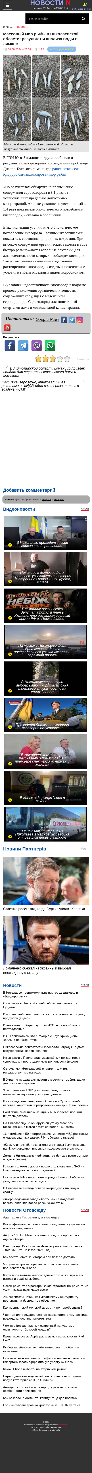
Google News (47, 319)
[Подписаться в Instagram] (80, 319)
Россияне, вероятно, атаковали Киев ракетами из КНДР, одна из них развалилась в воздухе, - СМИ (40, 385)
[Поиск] (83, 18)
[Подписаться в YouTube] (8, 327)
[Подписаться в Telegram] (72, 319)
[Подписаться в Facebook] (64, 319)
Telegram (46, 499)
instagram (59, 499)
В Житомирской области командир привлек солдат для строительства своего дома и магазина (44, 372)
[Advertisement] (46, 438)
